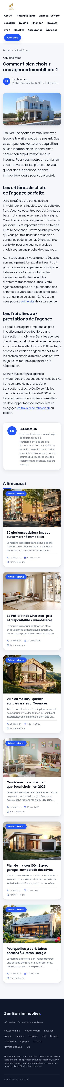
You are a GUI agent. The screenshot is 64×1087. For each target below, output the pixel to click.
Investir (23, 23)
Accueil (8, 15)
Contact (12, 37)
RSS (28, 1046)
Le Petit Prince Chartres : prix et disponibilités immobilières (29, 618)
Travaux (51, 23)
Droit (7, 30)
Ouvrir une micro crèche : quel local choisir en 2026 (26, 784)
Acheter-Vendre (49, 15)
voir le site (27, 301)
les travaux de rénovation (33, 408)
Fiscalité (19, 30)
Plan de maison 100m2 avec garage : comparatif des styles (30, 867)
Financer (37, 23)
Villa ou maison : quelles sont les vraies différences (27, 701)
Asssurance (35, 30)
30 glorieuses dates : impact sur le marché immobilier (28, 534)
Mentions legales (13, 1046)
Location (9, 23)
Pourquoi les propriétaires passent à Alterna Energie (27, 950)
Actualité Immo (26, 15)
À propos (51, 30)
